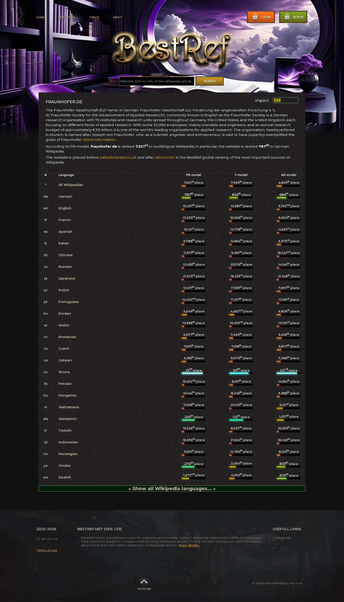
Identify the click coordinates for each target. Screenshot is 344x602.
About (117, 17)
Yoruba (65, 465)
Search (210, 81)
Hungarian (68, 395)
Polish (64, 290)
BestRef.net (90, 529)
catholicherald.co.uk (118, 157)
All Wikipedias (71, 185)
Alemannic (68, 419)
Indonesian (68, 442)
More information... (100, 139)
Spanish (66, 232)
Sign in (298, 17)
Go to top (144, 588)
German (65, 196)
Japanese (67, 278)
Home (40, 17)
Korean (65, 313)
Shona (64, 372)
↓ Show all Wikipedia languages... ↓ (172, 488)
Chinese (66, 255)
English (65, 208)
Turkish (65, 430)
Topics (94, 17)
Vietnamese (69, 407)
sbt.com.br (165, 157)
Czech (64, 349)
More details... (189, 545)
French (65, 220)
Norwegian (68, 454)
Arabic (64, 325)
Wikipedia (283, 538)
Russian (65, 267)
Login (266, 17)
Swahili (65, 477)
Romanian (67, 337)
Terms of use (46, 550)
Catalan (65, 360)
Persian (65, 384)
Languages (67, 17)
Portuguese (69, 302)
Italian (64, 243)
